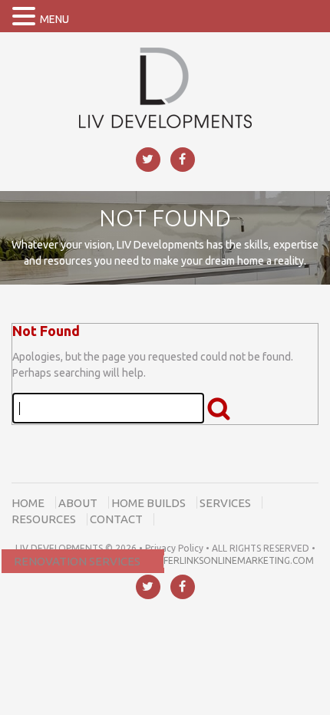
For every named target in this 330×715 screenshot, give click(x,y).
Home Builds (148, 502)
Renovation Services (77, 561)
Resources (44, 519)
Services (225, 502)
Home (28, 502)
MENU (54, 19)
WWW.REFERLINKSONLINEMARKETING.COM (219, 560)
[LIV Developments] (165, 87)
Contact (116, 519)
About (77, 502)
